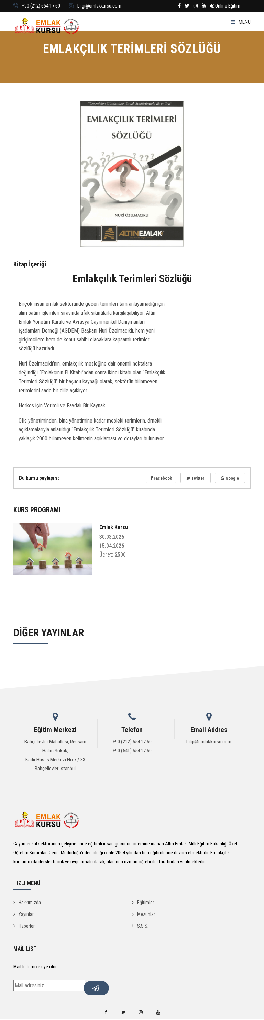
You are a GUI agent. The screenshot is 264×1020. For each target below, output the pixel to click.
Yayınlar (26, 914)
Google (231, 478)
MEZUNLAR (33, 97)
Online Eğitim (227, 6)
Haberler (27, 926)
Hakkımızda (30, 902)
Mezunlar (146, 914)
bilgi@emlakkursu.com (99, 6)
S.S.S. (142, 926)
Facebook (162, 478)
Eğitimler (145, 902)
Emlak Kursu (113, 527)
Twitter (197, 478)
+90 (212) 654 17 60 (41, 6)
